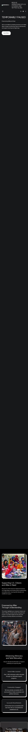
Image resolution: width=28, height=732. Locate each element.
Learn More (6, 33)
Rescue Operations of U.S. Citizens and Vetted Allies (19, 5)
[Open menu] (3, 11)
